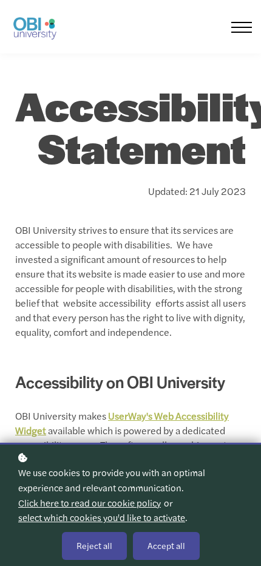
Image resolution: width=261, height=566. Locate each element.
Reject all (94, 546)
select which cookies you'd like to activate (101, 517)
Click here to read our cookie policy (89, 503)
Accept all (166, 546)
